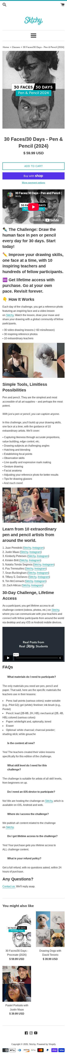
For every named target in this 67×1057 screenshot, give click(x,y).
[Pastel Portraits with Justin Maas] (16, 984)
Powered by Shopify (46, 1044)
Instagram (38, 547)
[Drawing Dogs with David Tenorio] (50, 929)
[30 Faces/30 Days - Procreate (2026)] (16, 929)
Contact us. (8, 886)
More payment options (33, 182)
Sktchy (10, 315)
